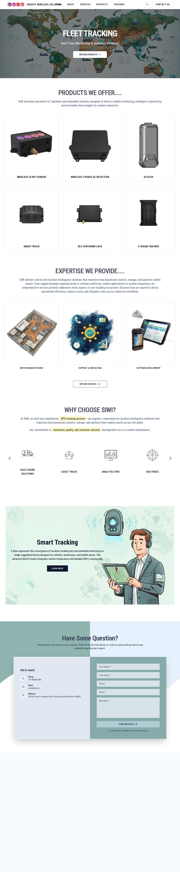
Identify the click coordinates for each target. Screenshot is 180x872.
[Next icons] (170, 458)
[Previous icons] (10, 458)
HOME (59, 4)
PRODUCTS (102, 4)
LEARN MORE (57, 568)
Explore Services (88, 384)
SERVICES (85, 4)
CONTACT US (163, 4)
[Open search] (147, 4)
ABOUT (71, 4)
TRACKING (119, 4)
